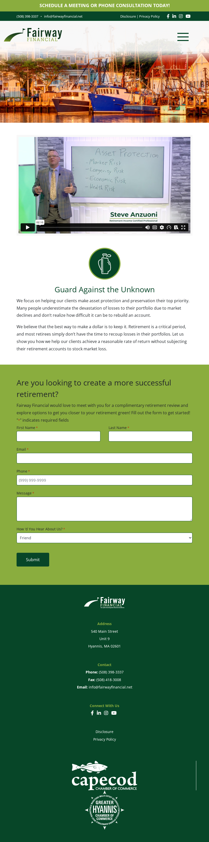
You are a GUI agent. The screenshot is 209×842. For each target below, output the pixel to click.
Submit (33, 559)
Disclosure (128, 16)
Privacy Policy (149, 16)
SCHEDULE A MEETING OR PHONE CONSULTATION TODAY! (105, 5)
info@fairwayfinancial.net (110, 687)
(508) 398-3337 (111, 672)
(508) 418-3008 (108, 679)
